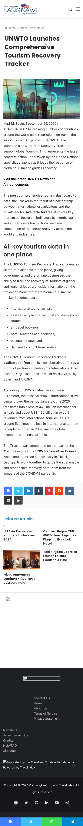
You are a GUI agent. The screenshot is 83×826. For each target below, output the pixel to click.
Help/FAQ (10, 745)
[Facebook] (8, 491)
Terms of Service (45, 713)
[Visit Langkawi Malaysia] (20, 9)
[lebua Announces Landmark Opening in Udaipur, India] (21, 560)
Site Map (9, 750)
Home (11, 28)
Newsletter (11, 730)
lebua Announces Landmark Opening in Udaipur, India (20, 578)
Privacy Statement (47, 718)
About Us (40, 708)
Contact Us (42, 698)
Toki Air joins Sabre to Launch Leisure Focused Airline (60, 556)
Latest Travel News (31, 28)
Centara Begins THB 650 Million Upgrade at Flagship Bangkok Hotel (61, 537)
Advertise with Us (15, 735)
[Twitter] (18, 491)
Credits (8, 740)
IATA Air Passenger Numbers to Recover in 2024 (21, 535)
